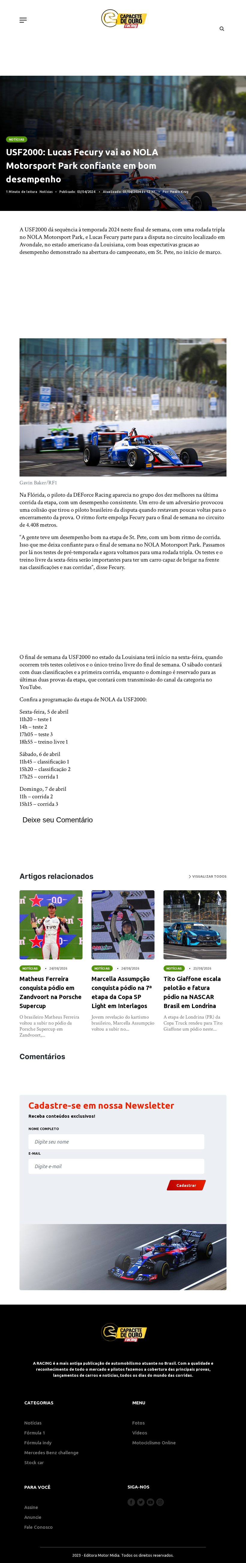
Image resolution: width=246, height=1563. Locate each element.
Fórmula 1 (34, 1432)
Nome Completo (43, 1129)
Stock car (34, 1462)
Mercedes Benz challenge (51, 1452)
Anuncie (32, 1517)
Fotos (138, 1422)
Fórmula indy (38, 1442)
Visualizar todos (208, 876)
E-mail (34, 1153)
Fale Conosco (38, 1527)
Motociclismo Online (154, 1442)
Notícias (16, 139)
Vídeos (139, 1432)
